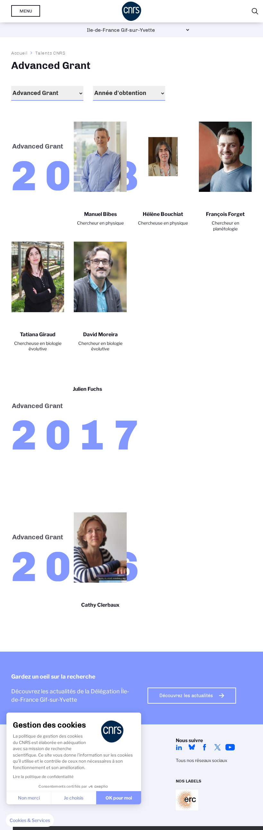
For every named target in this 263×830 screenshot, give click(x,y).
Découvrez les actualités (186, 695)
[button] (30, 820)
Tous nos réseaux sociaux (201, 760)
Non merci (29, 797)
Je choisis (73, 797)
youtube (230, 747)
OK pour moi (119, 797)
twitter (217, 747)
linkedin (179, 747)
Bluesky (192, 747)
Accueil (19, 53)
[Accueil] (131, 11)
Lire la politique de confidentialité (43, 776)
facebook (204, 747)
